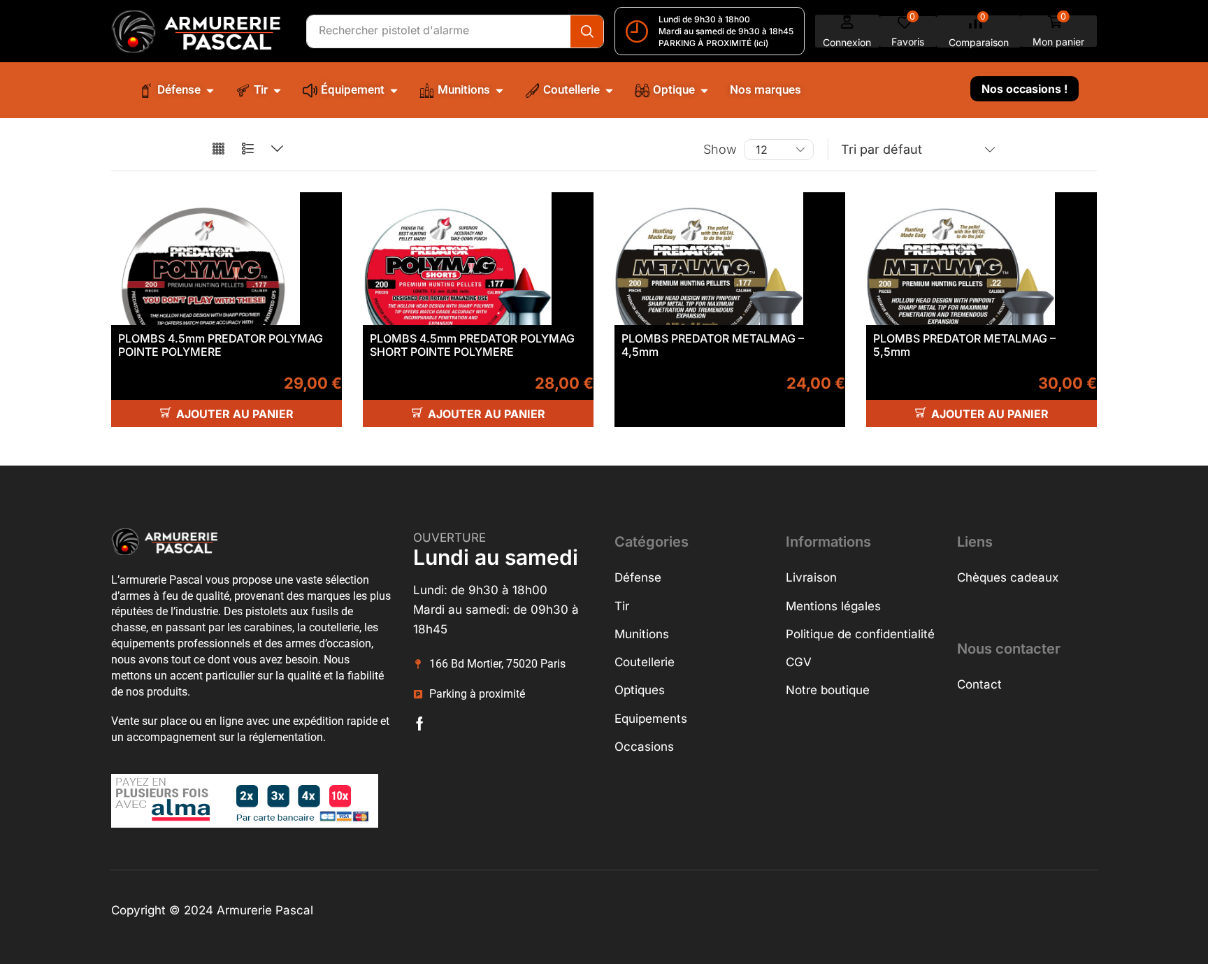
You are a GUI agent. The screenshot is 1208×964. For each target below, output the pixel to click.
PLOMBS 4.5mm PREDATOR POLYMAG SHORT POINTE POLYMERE (472, 345)
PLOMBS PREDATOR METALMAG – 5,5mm (964, 345)
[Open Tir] (277, 90)
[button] (847, 31)
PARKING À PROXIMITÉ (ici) (713, 43)
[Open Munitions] (499, 90)
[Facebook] (419, 724)
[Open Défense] (210, 90)
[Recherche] (586, 31)
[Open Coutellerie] (609, 90)
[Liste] (248, 149)
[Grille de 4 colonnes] (218, 149)
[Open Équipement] (394, 90)
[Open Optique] (704, 90)
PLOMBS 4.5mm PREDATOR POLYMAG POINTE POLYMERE (220, 345)
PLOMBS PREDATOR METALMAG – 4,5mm (712, 345)
